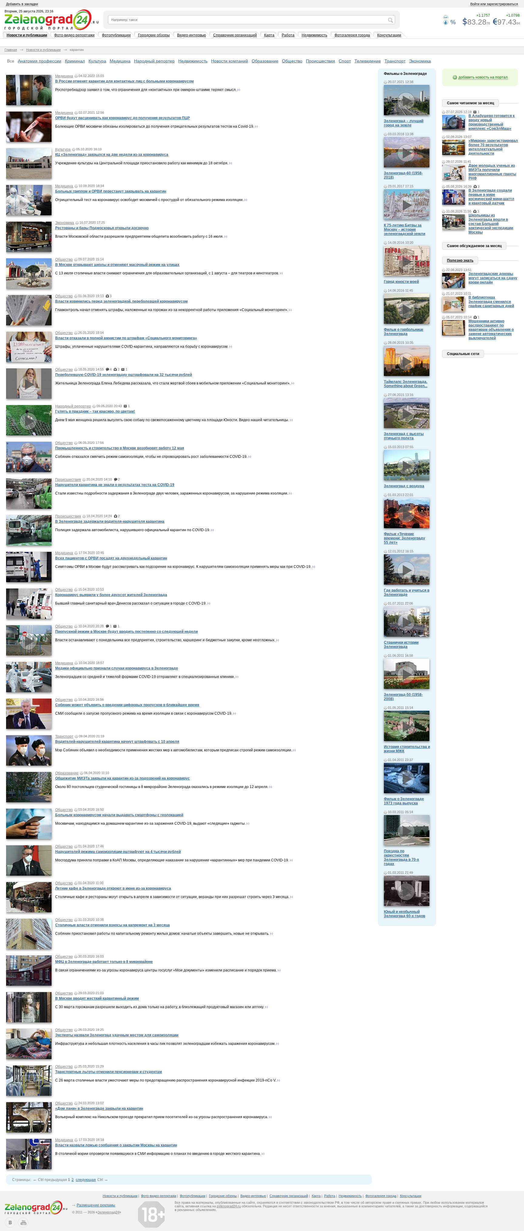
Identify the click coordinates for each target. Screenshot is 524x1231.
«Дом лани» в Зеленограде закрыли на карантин (99, 1108)
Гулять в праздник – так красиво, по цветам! (95, 411)
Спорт (345, 61)
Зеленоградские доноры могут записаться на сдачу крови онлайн (493, 278)
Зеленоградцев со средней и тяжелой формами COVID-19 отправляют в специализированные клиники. (145, 677)
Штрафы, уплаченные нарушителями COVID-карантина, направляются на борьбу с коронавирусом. (141, 346)
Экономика (420, 61)
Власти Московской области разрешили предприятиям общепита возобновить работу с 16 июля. (139, 236)
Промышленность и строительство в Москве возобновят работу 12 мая (119, 448)
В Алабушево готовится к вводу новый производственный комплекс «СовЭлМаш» (492, 122)
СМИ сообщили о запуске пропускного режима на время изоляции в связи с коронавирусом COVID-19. (143, 713)
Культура (97, 61)
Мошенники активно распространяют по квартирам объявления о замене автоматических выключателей (491, 329)
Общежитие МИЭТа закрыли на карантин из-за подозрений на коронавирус (122, 778)
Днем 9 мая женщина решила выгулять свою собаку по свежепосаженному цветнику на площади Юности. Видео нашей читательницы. (172, 420)
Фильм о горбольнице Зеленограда (403, 331)
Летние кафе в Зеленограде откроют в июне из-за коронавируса (113, 888)
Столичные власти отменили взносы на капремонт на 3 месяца (112, 925)
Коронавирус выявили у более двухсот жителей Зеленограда (111, 595)
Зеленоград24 (108, 1212)
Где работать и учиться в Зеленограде (406, 592)
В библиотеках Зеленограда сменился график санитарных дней (491, 301)
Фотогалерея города (352, 35)
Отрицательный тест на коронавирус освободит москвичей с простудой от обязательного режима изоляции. (149, 200)
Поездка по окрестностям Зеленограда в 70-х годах (401, 857)
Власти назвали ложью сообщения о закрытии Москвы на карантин (116, 1145)
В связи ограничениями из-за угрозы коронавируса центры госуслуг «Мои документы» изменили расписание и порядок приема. (166, 970)
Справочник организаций (235, 35)
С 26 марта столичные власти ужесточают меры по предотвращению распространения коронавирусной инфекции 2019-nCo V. (165, 1080)
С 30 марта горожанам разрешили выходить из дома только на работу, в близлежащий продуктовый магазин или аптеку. (159, 1007)
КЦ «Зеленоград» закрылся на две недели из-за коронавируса (111, 155)
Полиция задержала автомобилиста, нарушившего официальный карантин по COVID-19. (132, 530)
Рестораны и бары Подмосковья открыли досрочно (102, 228)
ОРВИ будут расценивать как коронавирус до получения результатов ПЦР (122, 118)
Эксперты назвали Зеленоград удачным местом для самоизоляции (116, 1035)
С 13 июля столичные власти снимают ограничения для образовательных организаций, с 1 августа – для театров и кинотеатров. (167, 273)
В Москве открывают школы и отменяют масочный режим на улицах (117, 265)
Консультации (389, 35)
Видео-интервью (191, 35)
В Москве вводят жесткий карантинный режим (97, 998)
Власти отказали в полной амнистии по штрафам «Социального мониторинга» (126, 338)
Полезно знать (460, 260)
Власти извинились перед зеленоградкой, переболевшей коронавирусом (121, 301)
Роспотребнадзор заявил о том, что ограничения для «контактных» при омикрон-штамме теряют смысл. (146, 90)
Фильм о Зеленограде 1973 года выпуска (404, 801)
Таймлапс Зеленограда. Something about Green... (405, 384)
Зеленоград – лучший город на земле (403, 123)
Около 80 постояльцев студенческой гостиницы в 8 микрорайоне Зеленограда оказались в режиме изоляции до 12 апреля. (161, 787)
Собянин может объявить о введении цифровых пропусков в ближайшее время (127, 705)
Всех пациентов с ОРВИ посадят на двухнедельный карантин (111, 558)
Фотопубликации (116, 35)
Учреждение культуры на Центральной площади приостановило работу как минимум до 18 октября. (141, 163)
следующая (86, 1180)
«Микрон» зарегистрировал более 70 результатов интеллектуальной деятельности (493, 147)
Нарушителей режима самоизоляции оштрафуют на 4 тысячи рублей (118, 852)
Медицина (120, 61)
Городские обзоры (154, 35)
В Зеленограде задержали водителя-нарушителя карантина (109, 521)
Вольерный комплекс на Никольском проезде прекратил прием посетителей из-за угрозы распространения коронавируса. (161, 1117)
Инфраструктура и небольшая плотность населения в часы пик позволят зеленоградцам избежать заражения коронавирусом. (165, 1043)
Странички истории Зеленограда (401, 644)
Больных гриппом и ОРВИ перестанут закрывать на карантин (110, 191)
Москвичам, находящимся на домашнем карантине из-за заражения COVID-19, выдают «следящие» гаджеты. (150, 823)
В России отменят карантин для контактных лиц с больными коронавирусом (124, 81)
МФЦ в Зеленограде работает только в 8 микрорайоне (104, 962)
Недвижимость (314, 35)
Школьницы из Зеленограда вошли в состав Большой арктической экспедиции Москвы (491, 223)
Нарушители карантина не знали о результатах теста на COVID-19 (114, 485)
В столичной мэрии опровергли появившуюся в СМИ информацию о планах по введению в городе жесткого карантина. (158, 1154)
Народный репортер (154, 61)
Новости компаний (229, 61)
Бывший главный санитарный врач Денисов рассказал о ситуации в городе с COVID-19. (131, 603)
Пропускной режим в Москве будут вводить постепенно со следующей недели (126, 631)
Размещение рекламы (96, 1205)
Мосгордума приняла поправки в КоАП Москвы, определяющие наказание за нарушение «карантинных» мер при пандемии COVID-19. (172, 860)
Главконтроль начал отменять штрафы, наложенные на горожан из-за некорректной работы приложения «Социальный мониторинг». (171, 310)
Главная (11, 50)
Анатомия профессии (39, 61)
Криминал (75, 61)
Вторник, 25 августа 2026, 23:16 (29, 11)
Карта (269, 35)
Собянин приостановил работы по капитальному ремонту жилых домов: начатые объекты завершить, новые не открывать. (162, 933)
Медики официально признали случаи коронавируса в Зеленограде (116, 668)
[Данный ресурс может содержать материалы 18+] (151, 1214)
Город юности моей (401, 282)
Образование (265, 61)
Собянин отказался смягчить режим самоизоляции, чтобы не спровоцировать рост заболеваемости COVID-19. (151, 456)
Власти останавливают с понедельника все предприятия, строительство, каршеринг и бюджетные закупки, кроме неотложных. (165, 640)
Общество (292, 61)
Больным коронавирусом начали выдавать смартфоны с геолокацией (119, 815)
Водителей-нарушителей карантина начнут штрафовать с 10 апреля (117, 742)
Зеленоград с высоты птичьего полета (404, 436)
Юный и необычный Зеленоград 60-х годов (404, 914)
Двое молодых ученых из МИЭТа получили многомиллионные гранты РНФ (492, 171)
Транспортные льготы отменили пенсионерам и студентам (108, 1072)
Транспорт (395, 61)
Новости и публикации (27, 35)
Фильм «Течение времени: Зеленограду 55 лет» (404, 538)
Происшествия (320, 61)
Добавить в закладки (22, 4)
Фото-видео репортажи (74, 35)
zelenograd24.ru (229, 1206)
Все (10, 61)
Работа (288, 35)
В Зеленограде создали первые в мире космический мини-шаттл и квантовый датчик (491, 196)
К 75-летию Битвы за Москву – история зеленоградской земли (404, 229)
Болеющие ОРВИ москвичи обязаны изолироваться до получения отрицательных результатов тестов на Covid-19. (154, 126)
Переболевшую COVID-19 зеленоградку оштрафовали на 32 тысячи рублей (123, 375)
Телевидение (367, 61)
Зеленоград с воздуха (404, 486)
